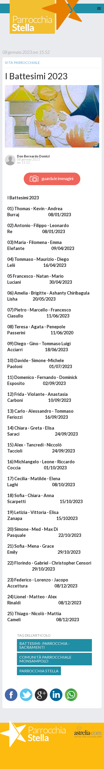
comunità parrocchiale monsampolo (45, 659)
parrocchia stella (39, 670)
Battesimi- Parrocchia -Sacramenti (44, 645)
